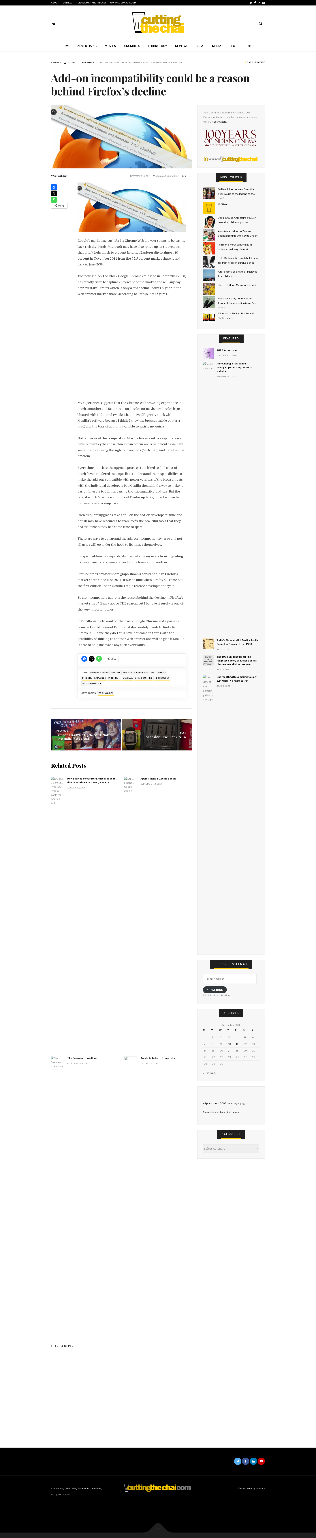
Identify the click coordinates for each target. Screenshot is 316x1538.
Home (65, 46)
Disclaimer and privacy (92, 2)
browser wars (99, 672)
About (55, 2)
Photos (248, 46)
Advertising (87, 46)
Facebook (255, 2)
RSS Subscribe (255, 62)
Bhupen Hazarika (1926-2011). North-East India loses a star (85, 737)
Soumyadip (220, 121)
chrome (116, 672)
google (161, 672)
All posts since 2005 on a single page (224, 1103)
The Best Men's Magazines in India (237, 285)
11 (237, 1044)
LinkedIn (259, 2)
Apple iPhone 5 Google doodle (158, 778)
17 (229, 1050)
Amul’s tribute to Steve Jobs (157, 1058)
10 (229, 1044)
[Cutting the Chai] (158, 22)
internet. (114, 678)
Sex (232, 46)
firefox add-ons (144, 672)
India (199, 46)
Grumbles (132, 46)
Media (216, 46)
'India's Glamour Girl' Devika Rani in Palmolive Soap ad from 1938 (238, 642)
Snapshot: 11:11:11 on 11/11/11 (166, 737)
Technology (157, 46)
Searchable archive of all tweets (221, 1112)
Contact (68, 2)
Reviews (181, 46)
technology (162, 678)
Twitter (251, 2)
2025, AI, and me (227, 350)
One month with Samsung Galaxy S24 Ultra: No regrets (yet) (236, 678)
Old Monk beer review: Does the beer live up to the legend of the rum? (236, 194)
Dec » (213, 1072)
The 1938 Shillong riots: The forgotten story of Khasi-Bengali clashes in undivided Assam (237, 660)
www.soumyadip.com (123, 2)
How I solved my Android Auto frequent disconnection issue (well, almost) (91, 780)
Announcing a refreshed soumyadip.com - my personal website (234, 367)
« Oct (206, 1072)
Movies (110, 46)
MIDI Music (224, 204)
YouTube (263, 2)
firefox (127, 672)
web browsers (91, 683)
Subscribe (215, 990)
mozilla (128, 678)
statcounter (143, 678)
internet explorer (94, 678)
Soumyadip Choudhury (89, 1488)
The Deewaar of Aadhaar (82, 1058)
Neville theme (245, 1488)
